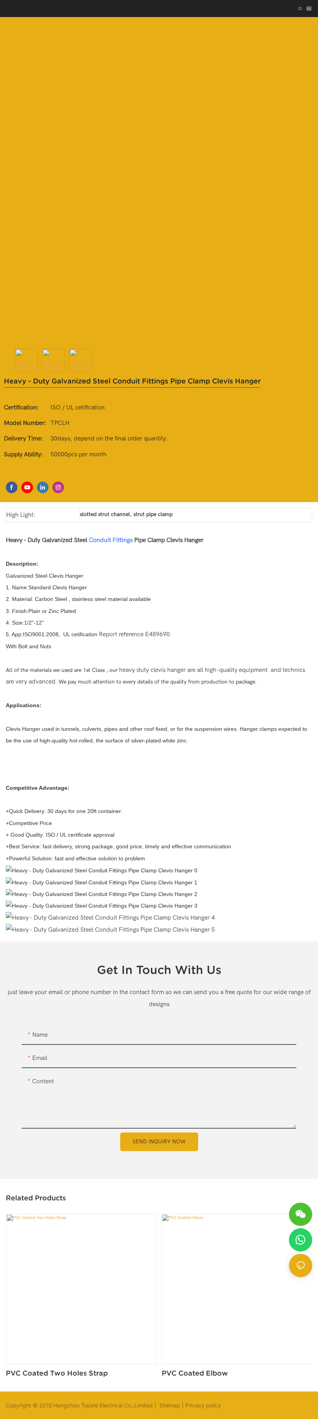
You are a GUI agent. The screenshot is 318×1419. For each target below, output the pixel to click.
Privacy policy (203, 1405)
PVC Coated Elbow (195, 1373)
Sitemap (169, 1405)
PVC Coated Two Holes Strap (57, 1373)
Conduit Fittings (111, 540)
